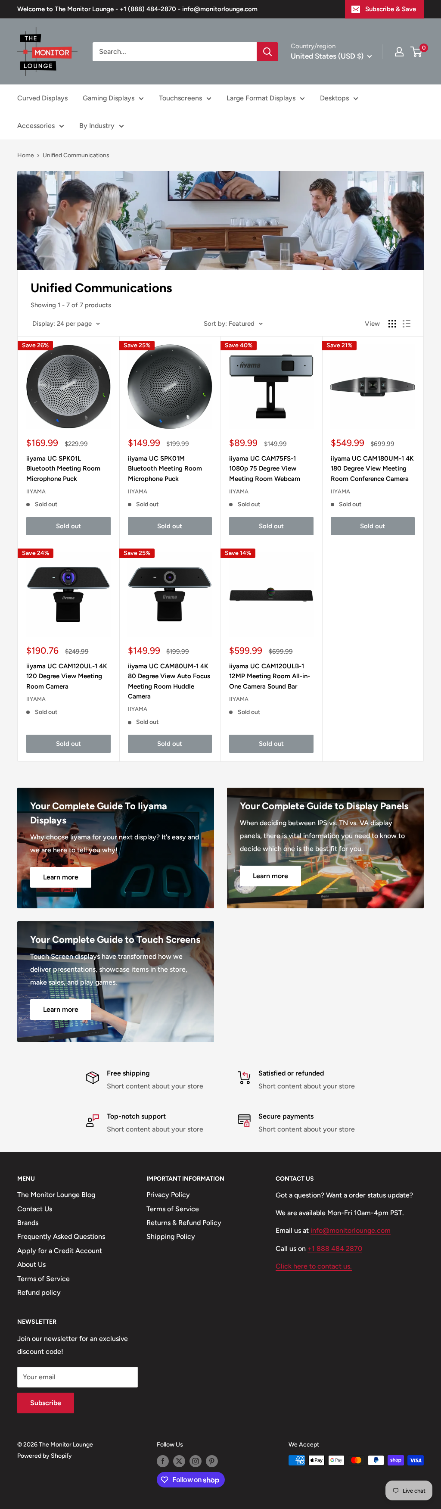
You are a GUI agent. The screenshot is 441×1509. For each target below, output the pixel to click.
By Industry (97, 126)
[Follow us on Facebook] (163, 1461)
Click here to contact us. (314, 1266)
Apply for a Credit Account (59, 1251)
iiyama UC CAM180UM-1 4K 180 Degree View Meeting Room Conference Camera (372, 469)
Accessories (36, 126)
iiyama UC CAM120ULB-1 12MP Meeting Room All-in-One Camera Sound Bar (269, 676)
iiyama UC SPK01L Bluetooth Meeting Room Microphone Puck (63, 469)
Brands (27, 1223)
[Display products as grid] (392, 323)
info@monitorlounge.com (351, 1230)
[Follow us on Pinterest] (212, 1461)
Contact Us (34, 1209)
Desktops (334, 98)
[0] (416, 52)
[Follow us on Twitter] (179, 1461)
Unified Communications (76, 155)
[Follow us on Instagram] (195, 1461)
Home (25, 155)
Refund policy (39, 1292)
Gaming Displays (108, 98)
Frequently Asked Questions (61, 1236)
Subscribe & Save (390, 9)
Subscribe (45, 1403)
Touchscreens (180, 98)
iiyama (36, 491)
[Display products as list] (406, 323)
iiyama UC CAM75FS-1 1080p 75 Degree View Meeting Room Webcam (264, 469)
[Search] (267, 51)
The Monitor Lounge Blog (56, 1195)
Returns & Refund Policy (183, 1223)
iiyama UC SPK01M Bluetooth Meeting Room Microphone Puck (165, 469)
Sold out (68, 526)
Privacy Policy (168, 1195)
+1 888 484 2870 (334, 1248)
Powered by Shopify (44, 1455)
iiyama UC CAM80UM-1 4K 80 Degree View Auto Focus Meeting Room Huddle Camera (169, 681)
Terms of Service (43, 1279)
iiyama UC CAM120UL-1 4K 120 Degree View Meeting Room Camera (66, 676)
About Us (31, 1264)
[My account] (399, 51)
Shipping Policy (170, 1236)
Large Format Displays (261, 98)
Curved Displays (42, 98)
